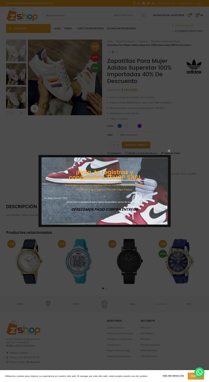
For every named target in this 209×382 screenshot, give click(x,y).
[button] (199, 372)
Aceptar (196, 376)
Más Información (173, 376)
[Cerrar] (169, 151)
